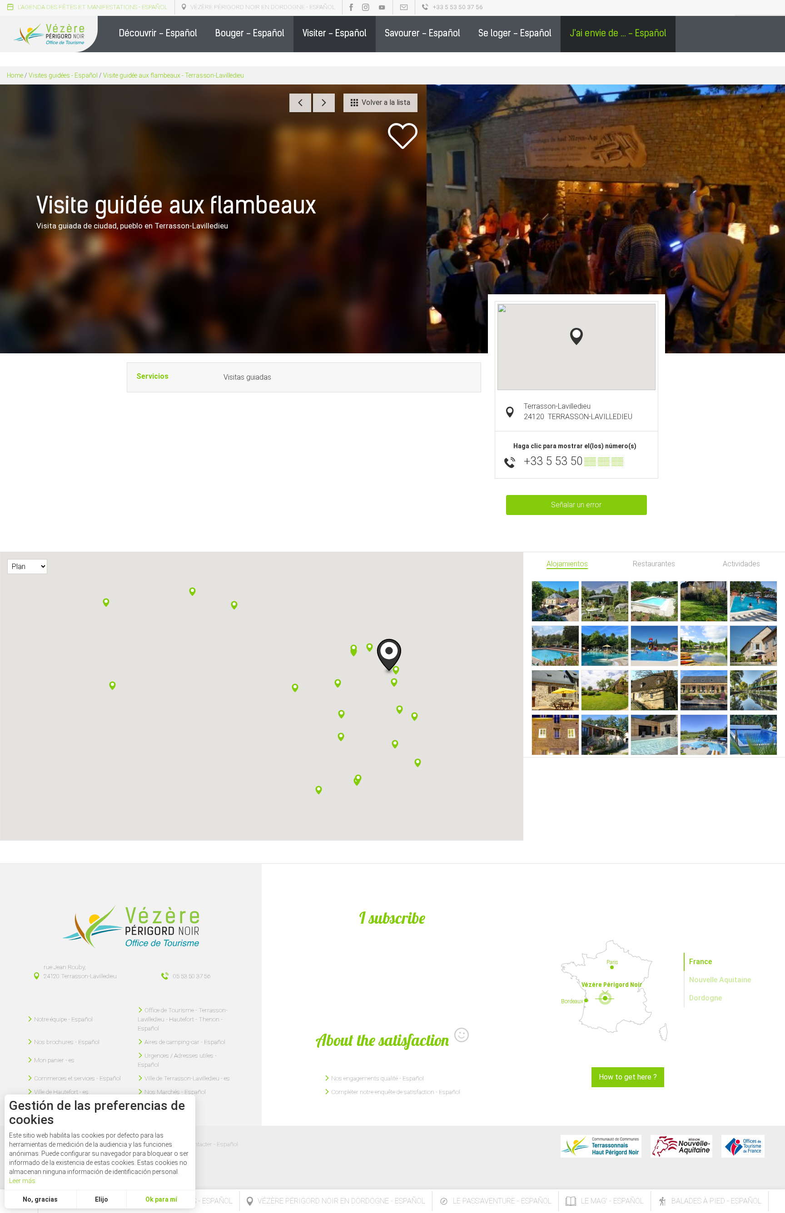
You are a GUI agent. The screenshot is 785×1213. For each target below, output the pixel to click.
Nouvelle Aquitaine (720, 979)
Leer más (22, 1180)
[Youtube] (382, 7)
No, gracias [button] (40, 1199)
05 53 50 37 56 (191, 976)
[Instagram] (366, 7)
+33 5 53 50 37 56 (458, 6)
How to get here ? (628, 1077)
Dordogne (705, 998)
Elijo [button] (101, 1199)
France (700, 961)
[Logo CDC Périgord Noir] (601, 1146)
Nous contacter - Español (205, 1144)
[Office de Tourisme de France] (743, 1146)
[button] (158, 34)
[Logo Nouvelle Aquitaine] (681, 1146)
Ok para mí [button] (161, 1199)
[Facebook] (351, 7)
